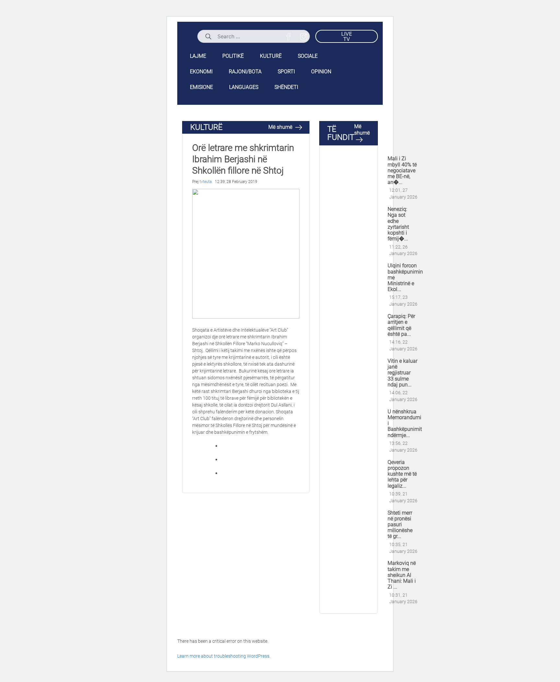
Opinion (321, 71)
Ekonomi (201, 71)
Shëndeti (286, 87)
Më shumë (281, 127)
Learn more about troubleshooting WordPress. (223, 656)
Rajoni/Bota (245, 71)
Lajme (198, 56)
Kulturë (271, 56)
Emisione (201, 87)
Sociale (308, 56)
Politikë (233, 56)
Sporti (286, 71)
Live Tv (346, 36)
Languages (243, 87)
